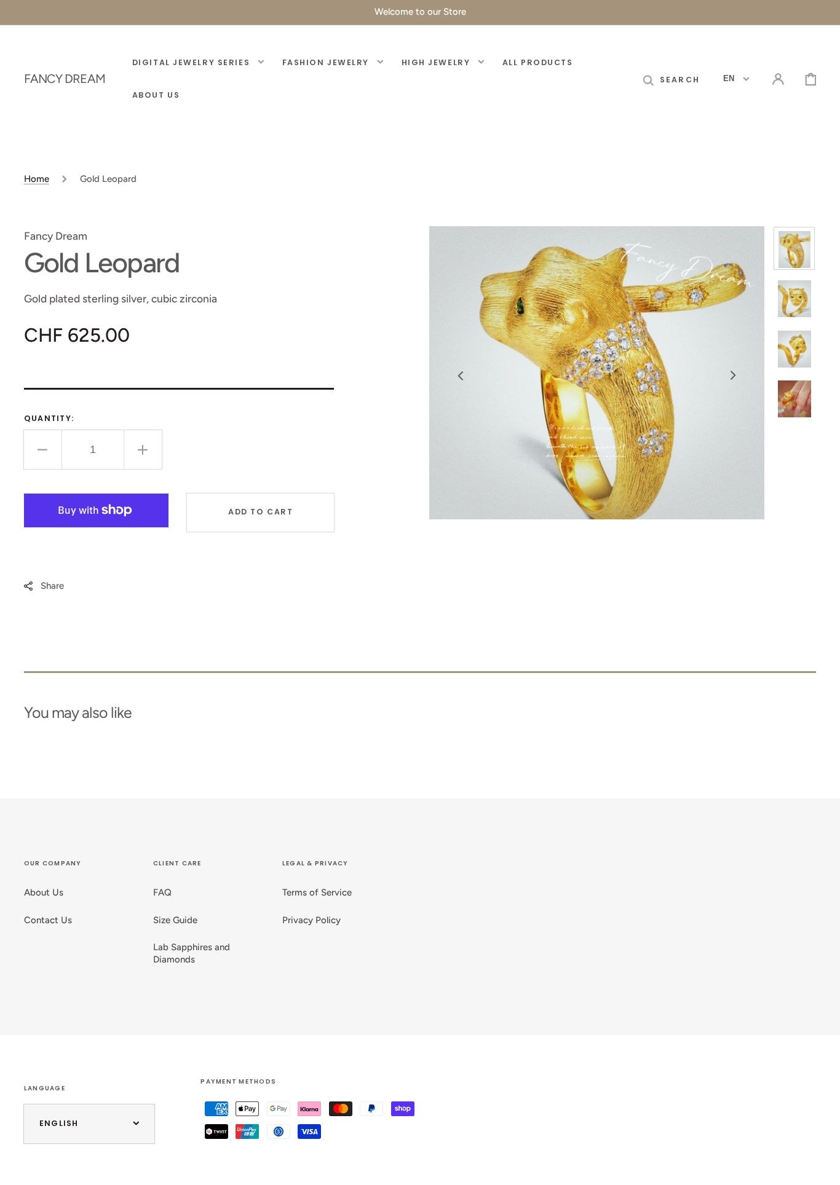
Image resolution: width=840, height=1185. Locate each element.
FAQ (162, 892)
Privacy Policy (311, 920)
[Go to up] (820, 1165)
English (59, 1123)
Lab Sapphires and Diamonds (191, 953)
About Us (43, 892)
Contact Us (48, 920)
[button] (671, 79)
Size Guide (175, 920)
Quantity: (49, 418)
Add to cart (260, 511)
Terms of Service (317, 892)
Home (36, 178)
